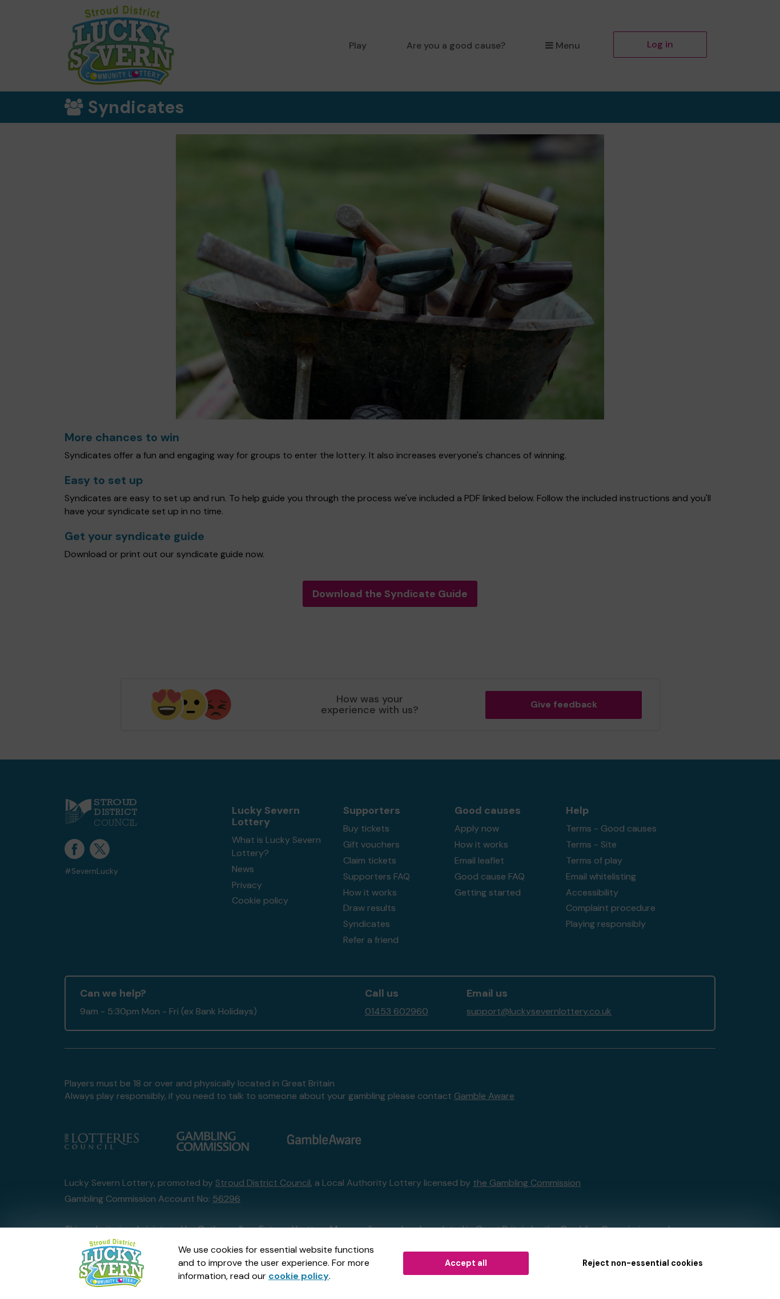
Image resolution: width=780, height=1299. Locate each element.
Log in (660, 44)
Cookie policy (260, 900)
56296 (226, 1199)
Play (358, 45)
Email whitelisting (601, 876)
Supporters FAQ (376, 876)
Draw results (369, 908)
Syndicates (366, 924)
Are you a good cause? (456, 45)
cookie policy (298, 1276)
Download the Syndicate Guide (390, 594)
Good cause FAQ (490, 876)
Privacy (247, 885)
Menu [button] (568, 45)
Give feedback (563, 704)
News (243, 869)
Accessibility (592, 892)
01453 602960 (396, 1011)
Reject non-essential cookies (642, 1263)
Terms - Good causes (611, 828)
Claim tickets (369, 860)
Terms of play (594, 860)
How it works (370, 892)
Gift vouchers (371, 844)
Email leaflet (479, 860)
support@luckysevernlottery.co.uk (539, 1011)
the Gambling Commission (527, 1183)
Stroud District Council (263, 1183)
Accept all (466, 1263)
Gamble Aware (484, 1096)
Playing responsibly (606, 924)
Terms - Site (591, 844)
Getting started (488, 892)
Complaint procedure (611, 908)
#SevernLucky (91, 871)
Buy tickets (366, 828)
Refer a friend (371, 940)
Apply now (477, 828)
